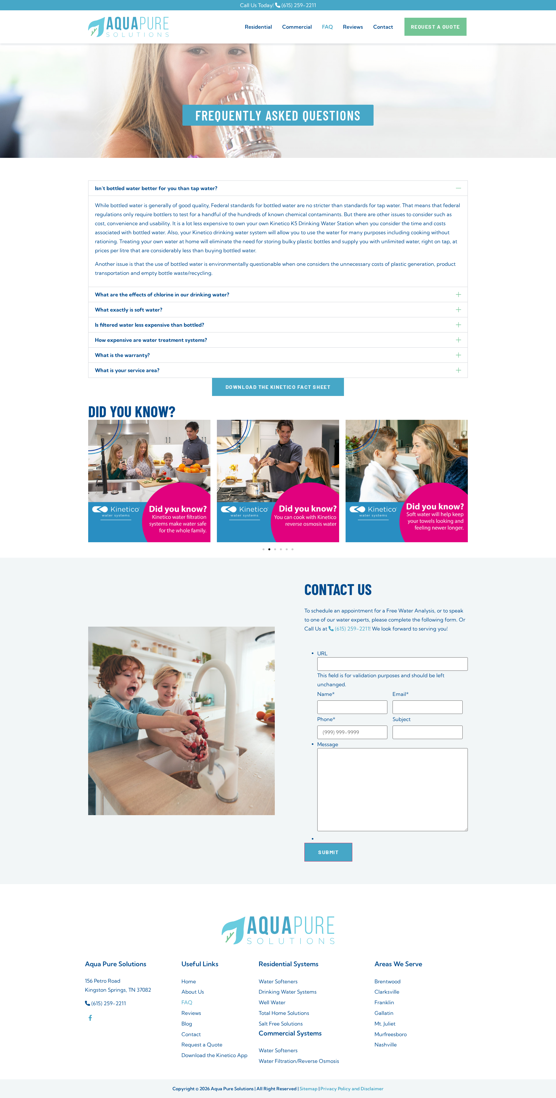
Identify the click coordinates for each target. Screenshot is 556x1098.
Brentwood (388, 981)
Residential (258, 27)
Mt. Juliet (385, 1023)
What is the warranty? (122, 355)
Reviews (353, 27)
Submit (328, 852)
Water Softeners (278, 981)
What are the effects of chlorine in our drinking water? (162, 294)
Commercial (297, 27)
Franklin (384, 1002)
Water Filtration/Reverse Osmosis (299, 1061)
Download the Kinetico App (214, 1055)
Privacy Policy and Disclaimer (352, 1089)
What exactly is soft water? (128, 309)
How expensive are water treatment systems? (151, 340)
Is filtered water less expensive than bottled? (149, 325)
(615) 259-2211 (298, 5)
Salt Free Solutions (281, 1023)
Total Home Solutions (284, 1013)
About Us (192, 991)
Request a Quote (201, 1044)
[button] (278, 188)
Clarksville (387, 991)
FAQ (327, 27)
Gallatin (384, 1013)
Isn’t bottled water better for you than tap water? (156, 188)
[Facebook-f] (90, 1017)
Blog (186, 1023)
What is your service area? (127, 370)
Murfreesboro (391, 1034)
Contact (383, 27)
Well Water (272, 1002)
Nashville (386, 1044)
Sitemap (309, 1089)
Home (188, 981)
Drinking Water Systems (288, 991)
